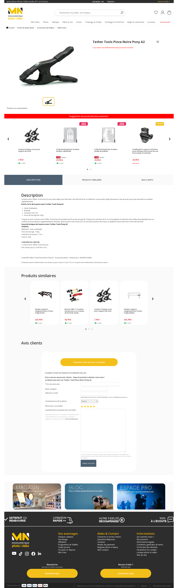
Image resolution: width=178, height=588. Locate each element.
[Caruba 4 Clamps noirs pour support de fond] (32, 135)
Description (33, 179)
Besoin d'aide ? (164, 1)
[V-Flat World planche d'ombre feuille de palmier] (108, 135)
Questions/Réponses (106, 539)
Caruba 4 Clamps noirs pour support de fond (29, 150)
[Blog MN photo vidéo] (89, 496)
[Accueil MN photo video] (18, 14)
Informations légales (145, 542)
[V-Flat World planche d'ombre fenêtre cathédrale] (70, 135)
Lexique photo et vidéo (147, 552)
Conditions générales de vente (150, 544)
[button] (87, 169)
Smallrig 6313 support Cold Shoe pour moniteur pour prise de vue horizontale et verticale (145, 151)
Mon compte (103, 549)
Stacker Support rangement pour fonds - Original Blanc (133, 311)
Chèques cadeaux (65, 536)
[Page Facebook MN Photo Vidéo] (33, 554)
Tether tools (61, 28)
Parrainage (63, 539)
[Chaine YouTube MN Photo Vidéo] (14, 553)
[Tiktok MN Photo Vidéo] (20, 554)
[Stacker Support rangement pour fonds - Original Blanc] (134, 295)
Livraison (101, 542)
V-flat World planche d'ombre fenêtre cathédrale (67, 150)
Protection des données (147, 547)
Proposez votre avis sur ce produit (89, 362)
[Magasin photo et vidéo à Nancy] (37, 496)
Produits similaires (92, 180)
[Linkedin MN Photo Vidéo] (39, 554)
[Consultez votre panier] (169, 13)
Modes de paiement (106, 544)
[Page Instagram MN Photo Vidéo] (27, 554)
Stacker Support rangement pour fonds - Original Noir (44, 311)
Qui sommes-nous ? (145, 536)
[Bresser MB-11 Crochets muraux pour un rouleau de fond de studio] (74, 295)
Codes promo (64, 547)
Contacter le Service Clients (109, 536)
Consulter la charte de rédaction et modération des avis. (66, 373)
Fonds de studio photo (25, 28)
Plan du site (142, 555)
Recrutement (142, 539)
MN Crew (62, 552)
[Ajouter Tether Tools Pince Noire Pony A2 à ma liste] (158, 42)
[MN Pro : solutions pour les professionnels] (141, 496)
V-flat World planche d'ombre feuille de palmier (105, 150)
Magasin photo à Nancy (107, 547)
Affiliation (62, 542)
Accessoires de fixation (45, 28)
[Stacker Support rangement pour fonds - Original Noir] (45, 295)
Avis (147, 180)
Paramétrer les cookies (147, 549)
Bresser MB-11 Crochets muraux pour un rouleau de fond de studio (74, 311)
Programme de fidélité (68, 544)
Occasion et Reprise (66, 549)
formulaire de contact (72, 419)
